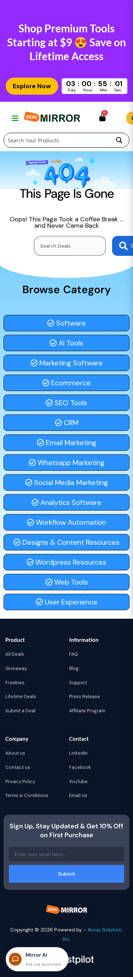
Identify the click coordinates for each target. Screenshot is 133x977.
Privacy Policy (20, 781)
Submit (66, 874)
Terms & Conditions (26, 795)
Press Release (84, 696)
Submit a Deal (20, 711)
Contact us (17, 767)
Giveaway (16, 668)
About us (15, 753)
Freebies (14, 683)
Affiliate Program (87, 711)
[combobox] (70, 246)
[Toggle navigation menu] (14, 118)
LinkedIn (78, 753)
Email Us (78, 795)
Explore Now (32, 86)
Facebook (80, 767)
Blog (74, 668)
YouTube (78, 781)
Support (78, 683)
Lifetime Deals (20, 696)
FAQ (73, 654)
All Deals (14, 654)
